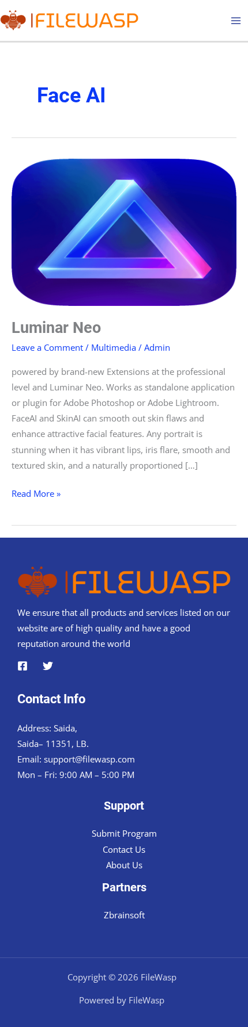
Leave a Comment (47, 347)
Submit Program (124, 833)
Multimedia (113, 347)
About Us (124, 865)
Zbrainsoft (124, 915)
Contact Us (124, 849)
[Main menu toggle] (236, 21)
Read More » (36, 494)
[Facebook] (22, 666)
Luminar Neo (56, 328)
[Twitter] (48, 666)
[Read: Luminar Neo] (124, 231)
